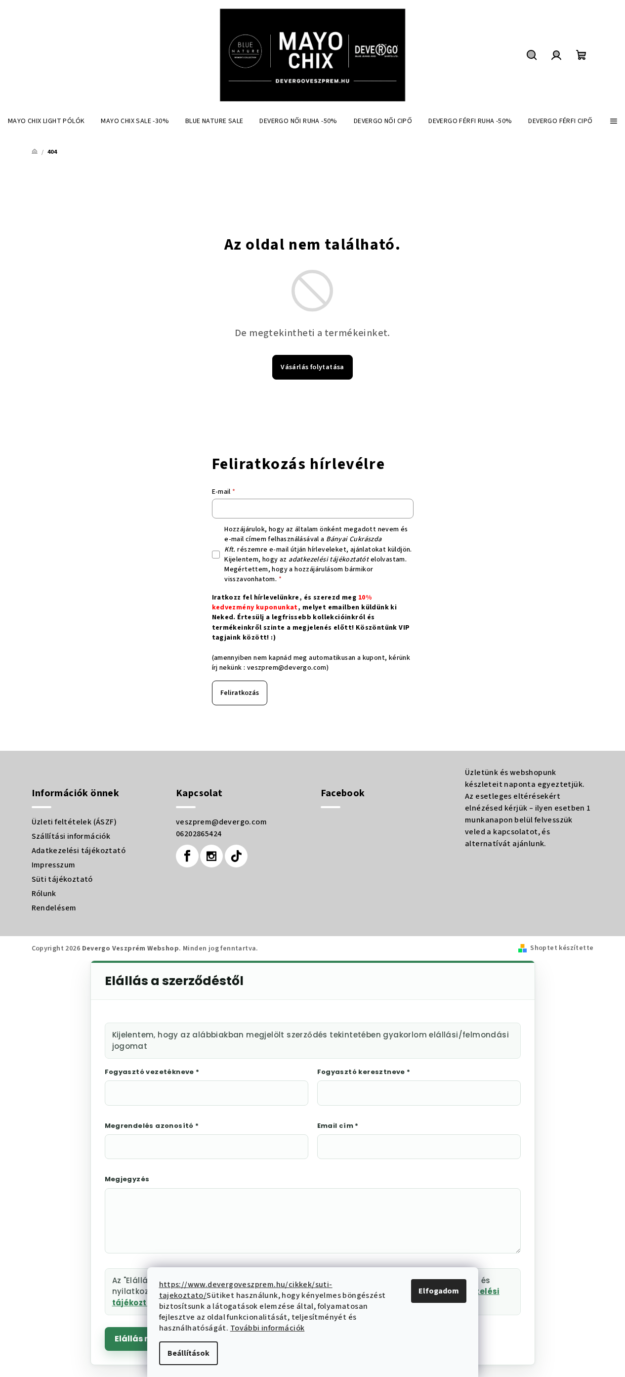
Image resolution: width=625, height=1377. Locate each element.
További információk (267, 1328)
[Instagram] (211, 856)
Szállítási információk (71, 836)
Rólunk (44, 893)
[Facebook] (187, 856)
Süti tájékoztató (62, 879)
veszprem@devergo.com (287, 668)
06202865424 (198, 833)
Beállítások (188, 1353)
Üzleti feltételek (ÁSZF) (74, 822)
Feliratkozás (239, 693)
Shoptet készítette (561, 948)
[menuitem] (46, 121)
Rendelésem (54, 908)
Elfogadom (438, 1291)
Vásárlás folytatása (312, 367)
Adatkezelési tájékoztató (79, 850)
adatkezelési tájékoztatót (329, 559)
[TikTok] (236, 856)
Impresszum (54, 865)
